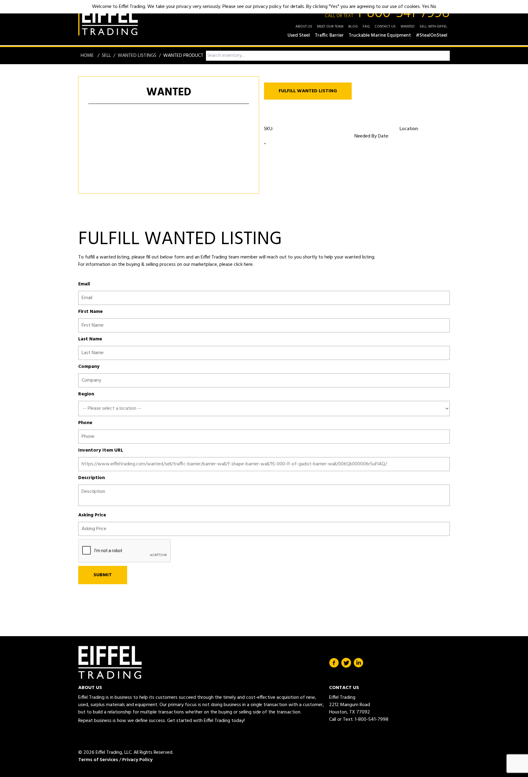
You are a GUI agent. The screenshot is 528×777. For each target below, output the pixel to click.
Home (88, 56)
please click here (235, 265)
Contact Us (385, 27)
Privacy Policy (137, 760)
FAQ (366, 27)
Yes (425, 7)
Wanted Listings (137, 56)
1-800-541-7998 (387, 13)
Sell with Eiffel (433, 27)
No (433, 7)
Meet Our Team (330, 27)
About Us (303, 27)
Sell (106, 56)
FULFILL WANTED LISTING (308, 91)
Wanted (408, 27)
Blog (353, 27)
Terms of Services (98, 760)
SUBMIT (103, 575)
